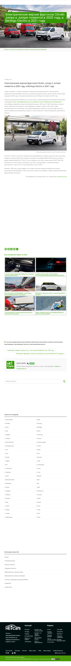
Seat (6, 502)
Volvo (38, 517)
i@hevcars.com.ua (60, 653)
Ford (6, 453)
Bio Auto (39, 423)
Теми (39, 650)
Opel (38, 487)
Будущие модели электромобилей (21, 342)
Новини (27, 634)
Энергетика (8, 587)
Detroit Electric (9, 442)
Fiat (6, 449)
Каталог (27, 629)
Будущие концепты (10, 568)
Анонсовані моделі (38, 638)
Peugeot (7, 491)
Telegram (57, 366)
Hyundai (39, 457)
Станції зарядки (49, 632)
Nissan (7, 487)
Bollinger (39, 427)
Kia (6, 464)
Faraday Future (9, 446)
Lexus (39, 468)
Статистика (50, 642)
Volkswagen (8, 517)
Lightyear (8, 472)
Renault (7, 498)
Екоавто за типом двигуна (38, 634)
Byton (39, 431)
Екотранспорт (29, 636)
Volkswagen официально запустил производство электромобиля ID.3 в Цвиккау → (40, 353)
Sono (38, 506)
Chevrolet (40, 434)
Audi (38, 419)
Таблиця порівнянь (60, 636)
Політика (17, 650)
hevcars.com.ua (62, 176)
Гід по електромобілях (52, 639)
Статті (49, 629)
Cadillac (7, 434)
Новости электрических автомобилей (35, 49)
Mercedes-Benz (9, 479)
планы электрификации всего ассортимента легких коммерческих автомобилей (37, 102)
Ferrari (39, 446)
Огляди (27, 631)
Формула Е (8, 583)
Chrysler (7, 438)
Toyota (7, 513)
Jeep (38, 461)
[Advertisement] (35, 66)
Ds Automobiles (41, 442)
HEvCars (6, 49)
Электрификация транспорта (21, 344)
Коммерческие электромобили (39, 342)
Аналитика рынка (10, 561)
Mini (38, 479)
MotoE (7, 557)
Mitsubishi (8, 483)
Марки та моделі (27, 638)
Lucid (7, 476)
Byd (6, 431)
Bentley (7, 423)
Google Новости (21, 368)
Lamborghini (40, 464)
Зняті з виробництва (38, 641)
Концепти (60, 631)
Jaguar (7, 461)
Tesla (38, 509)
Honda (7, 457)
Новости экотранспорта (17, 49)
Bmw (7, 427)
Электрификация (8, 344)
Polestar (7, 494)
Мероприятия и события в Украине (15, 576)
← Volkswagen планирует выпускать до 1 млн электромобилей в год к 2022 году (30, 350)
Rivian (39, 498)
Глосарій (59, 629)
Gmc (38, 453)
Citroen (39, 438)
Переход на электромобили (55, 342)
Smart (7, 506)
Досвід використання (61, 640)
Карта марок (47, 650)
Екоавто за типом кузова (39, 630)
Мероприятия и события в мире (14, 572)
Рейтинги (59, 634)
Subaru (7, 509)
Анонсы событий (10, 564)
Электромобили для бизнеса (37, 344)
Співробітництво (58, 650)
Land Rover (8, 468)
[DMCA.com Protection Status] (55, 659)
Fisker (39, 449)
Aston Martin (9, 419)
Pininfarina (40, 491)
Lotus (38, 472)
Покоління (28, 641)
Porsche (39, 494)
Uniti (38, 513)
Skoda (39, 502)
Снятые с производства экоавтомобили (16, 579)
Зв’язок (24, 650)
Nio (38, 483)
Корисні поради (49, 635)
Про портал (9, 650)
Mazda (39, 476)
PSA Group (8, 342)
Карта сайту (32, 650)
